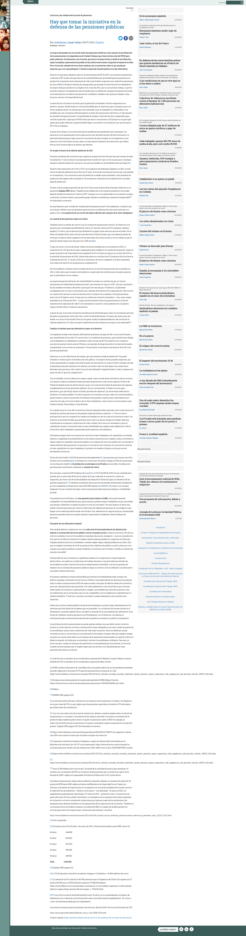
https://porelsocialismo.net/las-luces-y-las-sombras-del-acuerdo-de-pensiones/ (98, 917)
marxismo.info (160, 558)
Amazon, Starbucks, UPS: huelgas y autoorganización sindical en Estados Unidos (158, 161)
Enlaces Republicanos (161, 563)
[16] (91, 473)
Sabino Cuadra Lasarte (147, 215)
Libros (160, 282)
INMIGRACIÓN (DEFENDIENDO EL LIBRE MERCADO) (160, 201)
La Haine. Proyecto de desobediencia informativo (160, 532)
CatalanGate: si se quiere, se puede (156, 178)
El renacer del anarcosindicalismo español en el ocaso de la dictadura (157, 294)
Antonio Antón (144, 364)
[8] (109, 237)
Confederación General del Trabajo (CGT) (161, 581)
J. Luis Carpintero (145, 225)
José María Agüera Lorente (148, 374)
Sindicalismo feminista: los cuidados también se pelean (158, 310)
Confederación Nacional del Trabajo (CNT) (160, 586)
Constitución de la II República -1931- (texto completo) (160, 568)
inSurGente (160, 527)
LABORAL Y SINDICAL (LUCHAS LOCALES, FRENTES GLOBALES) (161, 114)
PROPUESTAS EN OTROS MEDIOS (160, 456)
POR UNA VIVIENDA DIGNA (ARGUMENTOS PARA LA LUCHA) (161, 53)
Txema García (144, 250)
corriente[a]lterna (160, 553)
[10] (95, 263)
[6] (112, 228)
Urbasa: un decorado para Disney (156, 246)
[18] (106, 486)
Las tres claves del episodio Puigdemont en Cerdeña (160, 190)
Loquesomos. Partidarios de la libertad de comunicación (160, 548)
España (100, 42)
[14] (72, 460)
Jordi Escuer (60, 42)
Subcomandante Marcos (147, 518)
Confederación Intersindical (160, 591)
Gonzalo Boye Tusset (146, 183)
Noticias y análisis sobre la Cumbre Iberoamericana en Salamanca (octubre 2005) (160, 608)
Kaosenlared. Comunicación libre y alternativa (160, 537)
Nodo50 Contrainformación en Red (160, 543)
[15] (69, 464)
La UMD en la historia (150, 325)
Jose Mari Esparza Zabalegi (148, 438)
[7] (57, 231)
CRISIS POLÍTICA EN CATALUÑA (160, 173)
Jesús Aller (143, 299)
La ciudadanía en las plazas (153, 370)
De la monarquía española (152, 15)
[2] (63, 84)
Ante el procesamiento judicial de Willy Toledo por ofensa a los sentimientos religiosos (159, 481)
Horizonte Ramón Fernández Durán (160, 596)
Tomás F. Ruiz (144, 37)
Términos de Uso (104, 928)
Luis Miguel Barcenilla (147, 410)
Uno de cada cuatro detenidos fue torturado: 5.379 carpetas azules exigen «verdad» (159, 403)
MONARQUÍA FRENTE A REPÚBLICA (160, 10)
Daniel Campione (145, 47)
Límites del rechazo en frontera (155, 231)
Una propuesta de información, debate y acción (159, 500)
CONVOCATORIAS (160, 443)
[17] (67, 482)
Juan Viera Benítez (145, 70)
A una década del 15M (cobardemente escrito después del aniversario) (158, 382)
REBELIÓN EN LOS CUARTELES (160, 320)
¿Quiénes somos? (168, 929)
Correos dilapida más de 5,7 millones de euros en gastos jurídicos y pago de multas (159, 128)
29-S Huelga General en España (160, 601)
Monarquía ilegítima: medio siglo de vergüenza (158, 32)
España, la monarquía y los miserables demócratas (159, 272)
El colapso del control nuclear (154, 345)
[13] (100, 457)
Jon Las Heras (144, 315)
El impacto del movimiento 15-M (156, 360)
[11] (79, 303)
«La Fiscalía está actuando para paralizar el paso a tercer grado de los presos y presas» (160, 421)
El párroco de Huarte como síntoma (157, 211)
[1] (51, 658)
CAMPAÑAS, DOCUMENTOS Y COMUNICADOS (160, 468)
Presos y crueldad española (153, 434)
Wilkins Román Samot (146, 235)
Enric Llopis (143, 87)
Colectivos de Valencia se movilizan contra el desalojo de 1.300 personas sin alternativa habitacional (159, 101)
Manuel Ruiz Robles (146, 330)
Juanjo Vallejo (74, 42)
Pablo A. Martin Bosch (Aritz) (149, 20)
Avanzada (222, 2)
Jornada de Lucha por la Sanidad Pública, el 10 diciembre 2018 (160, 513)
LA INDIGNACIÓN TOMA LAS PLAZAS (160, 355)
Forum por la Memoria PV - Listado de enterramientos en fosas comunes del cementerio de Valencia (160, 574)
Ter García (142, 428)
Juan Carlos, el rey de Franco (154, 43)
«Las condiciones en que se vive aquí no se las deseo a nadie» (159, 82)
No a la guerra (146, 335)
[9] (95, 241)
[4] (130, 163)
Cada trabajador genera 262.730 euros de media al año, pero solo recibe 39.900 (159, 142)
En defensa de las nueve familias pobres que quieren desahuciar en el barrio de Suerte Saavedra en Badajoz (159, 63)
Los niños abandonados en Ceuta (156, 221)
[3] (112, 110)
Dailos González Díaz (146, 387)
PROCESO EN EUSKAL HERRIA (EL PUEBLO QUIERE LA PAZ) (161, 393)
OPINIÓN (160, 240)
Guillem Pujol (143, 195)
